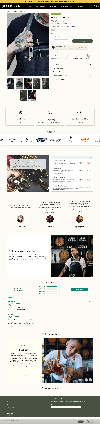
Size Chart (53, 29)
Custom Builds (40, 6)
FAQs (8, 404)
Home (8, 11)
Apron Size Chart (10, 409)
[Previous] (86, 380)
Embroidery (53, 6)
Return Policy (10, 415)
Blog (8, 410)
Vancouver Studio (10, 407)
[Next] (90, 380)
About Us (80, 6)
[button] (54, 20)
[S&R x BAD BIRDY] (28, 44)
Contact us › (72, 50)
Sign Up (87, 407)
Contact (8, 401)
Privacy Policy (10, 413)
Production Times (10, 406)
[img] (11, 301)
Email (52, 404)
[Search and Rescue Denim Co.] (11, 6)
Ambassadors (9, 412)
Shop (30, 6)
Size (52, 33)
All (12, 11)
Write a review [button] (79, 289)
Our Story (9, 402)
